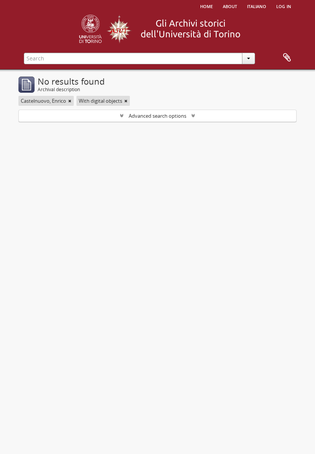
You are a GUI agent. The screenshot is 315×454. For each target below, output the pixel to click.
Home (206, 6)
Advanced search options (157, 115)
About (230, 6)
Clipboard (287, 57)
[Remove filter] (69, 101)
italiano (256, 6)
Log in (283, 6)
